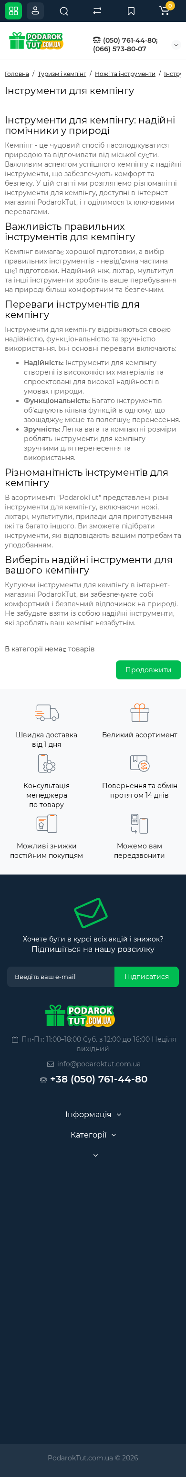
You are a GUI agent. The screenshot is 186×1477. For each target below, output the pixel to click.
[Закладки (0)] (131, 11)
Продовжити (148, 670)
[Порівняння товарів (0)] (97, 11)
